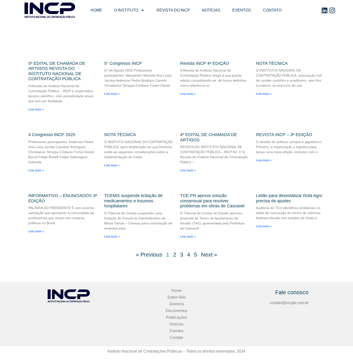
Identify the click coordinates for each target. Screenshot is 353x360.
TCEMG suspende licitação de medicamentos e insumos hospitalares (133, 200)
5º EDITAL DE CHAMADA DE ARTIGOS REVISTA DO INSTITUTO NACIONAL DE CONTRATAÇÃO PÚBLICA (56, 71)
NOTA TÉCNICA (272, 63)
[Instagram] (332, 10)
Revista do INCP (173, 10)
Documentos (176, 311)
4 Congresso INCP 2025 (51, 134)
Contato (272, 10)
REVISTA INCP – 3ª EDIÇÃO (284, 134)
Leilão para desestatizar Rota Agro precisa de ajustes (289, 198)
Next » (209, 255)
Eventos (241, 10)
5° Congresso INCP (123, 63)
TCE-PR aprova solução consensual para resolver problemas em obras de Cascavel (212, 200)
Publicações (176, 317)
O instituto (126, 10)
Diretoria (176, 304)
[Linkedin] (324, 10)
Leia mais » (36, 109)
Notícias (211, 10)
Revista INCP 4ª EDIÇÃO (204, 63)
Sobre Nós (176, 297)
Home (96, 10)
